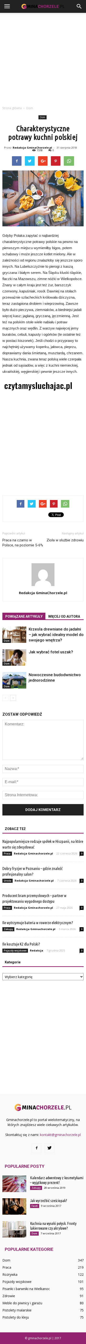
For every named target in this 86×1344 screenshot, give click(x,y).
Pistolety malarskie (17, 1310)
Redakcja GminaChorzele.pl (32, 147)
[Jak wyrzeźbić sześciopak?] (14, 1206)
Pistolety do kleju (15, 1317)
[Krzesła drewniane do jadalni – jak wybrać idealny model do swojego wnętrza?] (14, 634)
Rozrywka (9, 1274)
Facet (35, 1206)
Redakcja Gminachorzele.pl (33, 853)
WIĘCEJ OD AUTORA (64, 616)
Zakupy (8, 929)
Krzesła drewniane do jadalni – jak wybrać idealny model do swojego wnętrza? (56, 634)
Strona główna (12, 108)
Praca (7, 853)
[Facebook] (36, 1148)
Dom (42, 117)
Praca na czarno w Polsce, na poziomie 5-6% (22, 542)
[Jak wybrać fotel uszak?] (14, 657)
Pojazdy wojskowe (15, 950)
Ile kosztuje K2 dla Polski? (21, 944)
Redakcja (36, 950)
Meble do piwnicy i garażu (22, 1303)
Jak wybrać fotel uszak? (51, 652)
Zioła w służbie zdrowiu (65, 540)
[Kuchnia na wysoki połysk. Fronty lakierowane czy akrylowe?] (14, 1229)
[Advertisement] (43, 58)
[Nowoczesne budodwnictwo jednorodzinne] (14, 680)
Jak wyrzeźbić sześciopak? (48, 1200)
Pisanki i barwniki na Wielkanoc (26, 1288)
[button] (79, 6)
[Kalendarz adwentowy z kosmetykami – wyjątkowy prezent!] (14, 1183)
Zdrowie (8, 1296)
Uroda (7, 880)
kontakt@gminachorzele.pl (60, 1134)
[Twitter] (49, 1148)
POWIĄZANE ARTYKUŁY (24, 616)
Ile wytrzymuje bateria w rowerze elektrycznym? (37, 922)
